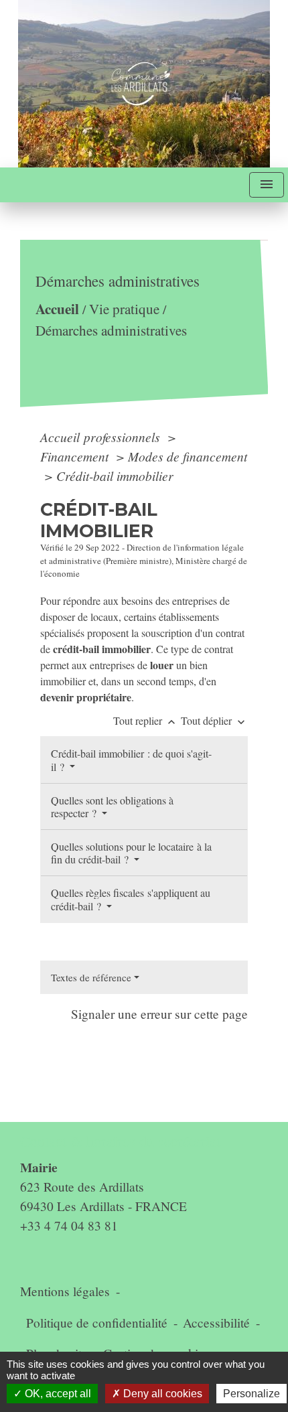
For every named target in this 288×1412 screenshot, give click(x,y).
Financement (76, 456)
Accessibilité (216, 1322)
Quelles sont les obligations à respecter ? (112, 806)
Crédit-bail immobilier (114, 475)
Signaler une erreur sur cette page (159, 1013)
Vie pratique (124, 308)
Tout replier (145, 720)
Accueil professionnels (101, 436)
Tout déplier (214, 720)
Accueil (57, 308)
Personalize (251, 1393)
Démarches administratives (111, 330)
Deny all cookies (161, 1393)
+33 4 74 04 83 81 (69, 1225)
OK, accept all (56, 1393)
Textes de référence (91, 977)
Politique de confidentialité (96, 1322)
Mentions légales (65, 1291)
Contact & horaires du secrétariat (120, 1141)
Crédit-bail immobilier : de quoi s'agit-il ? (131, 759)
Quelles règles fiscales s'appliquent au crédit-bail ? (130, 899)
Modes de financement (187, 456)
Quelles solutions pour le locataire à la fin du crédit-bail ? (131, 852)
